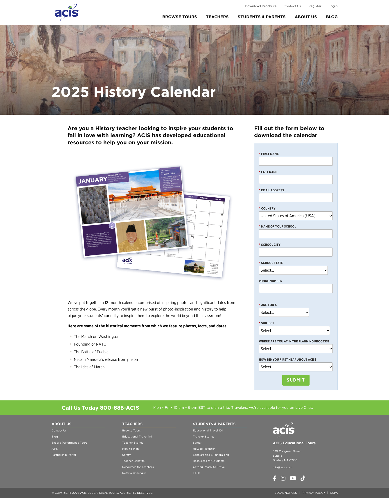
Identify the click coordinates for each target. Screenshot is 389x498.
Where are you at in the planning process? (294, 341)
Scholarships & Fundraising (211, 454)
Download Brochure (260, 6)
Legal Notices (286, 492)
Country (267, 208)
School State (271, 263)
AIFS (55, 448)
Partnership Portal (64, 454)
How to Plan (130, 448)
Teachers (217, 16)
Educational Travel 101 (137, 436)
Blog (332, 16)
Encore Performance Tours (69, 442)
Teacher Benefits (133, 460)
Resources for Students (208, 460)
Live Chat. (304, 407)
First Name (269, 154)
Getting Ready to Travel (209, 467)
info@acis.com (282, 467)
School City (269, 244)
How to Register (204, 448)
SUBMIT (296, 380)
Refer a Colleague (134, 473)
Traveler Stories (203, 436)
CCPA (334, 492)
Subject (266, 323)
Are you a (268, 305)
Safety (126, 454)
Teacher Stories (132, 442)
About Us (306, 16)
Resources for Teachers (138, 467)
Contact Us (292, 6)
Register (314, 6)
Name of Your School (277, 226)
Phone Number (270, 281)
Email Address (271, 190)
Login (333, 6)
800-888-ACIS (119, 407)
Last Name (268, 172)
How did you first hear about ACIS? (287, 359)
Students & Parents (262, 16)
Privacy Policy (313, 492)
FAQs (196, 473)
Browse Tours (179, 16)
